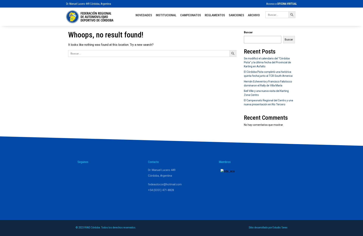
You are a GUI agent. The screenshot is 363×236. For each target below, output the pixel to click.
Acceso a (281, 3)
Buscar (248, 32)
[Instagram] (91, 171)
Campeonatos (190, 15)
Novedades (144, 15)
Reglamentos (215, 15)
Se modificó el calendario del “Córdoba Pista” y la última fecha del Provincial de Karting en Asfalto (267, 62)
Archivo (254, 15)
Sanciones (236, 15)
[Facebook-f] (100, 171)
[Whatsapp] (82, 171)
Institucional (166, 15)
